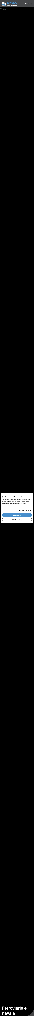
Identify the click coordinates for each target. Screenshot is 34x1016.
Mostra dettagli (24, 510)
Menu (27, 3)
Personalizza (16, 519)
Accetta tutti (17, 515)
